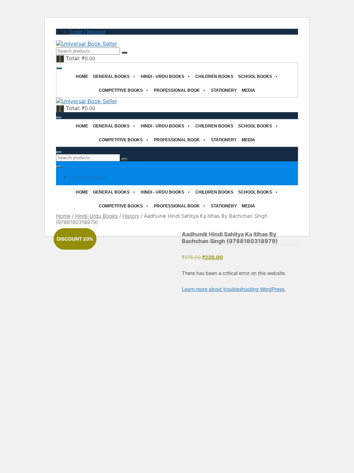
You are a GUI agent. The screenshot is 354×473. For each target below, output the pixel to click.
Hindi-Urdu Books (96, 216)
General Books (111, 76)
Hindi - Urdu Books (162, 76)
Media (248, 90)
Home (82, 76)
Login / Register (87, 32)
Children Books (214, 76)
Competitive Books (121, 90)
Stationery (224, 90)
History (130, 216)
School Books (255, 76)
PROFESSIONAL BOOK (177, 90)
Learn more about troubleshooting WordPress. (234, 289)
